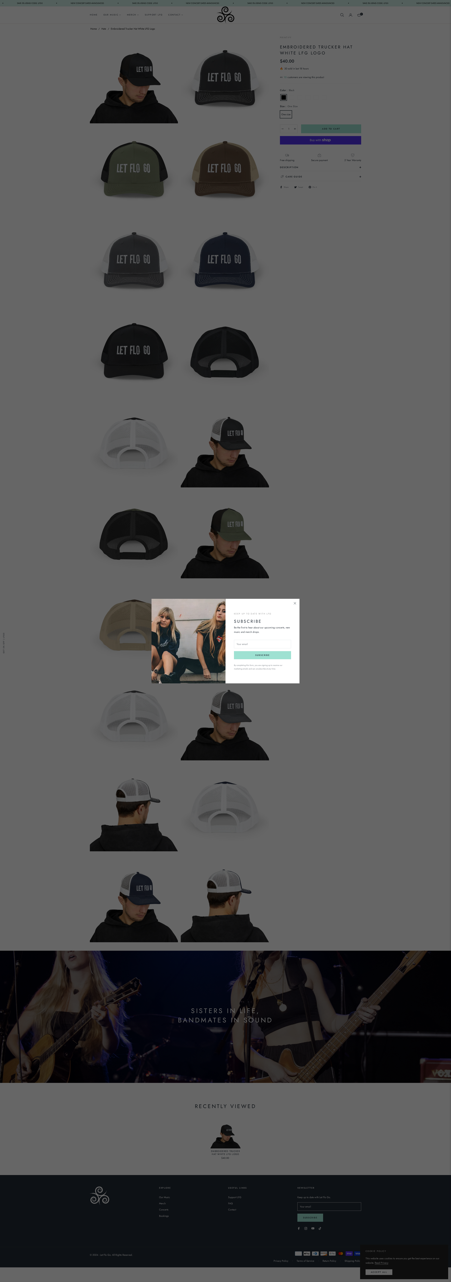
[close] (295, 603)
